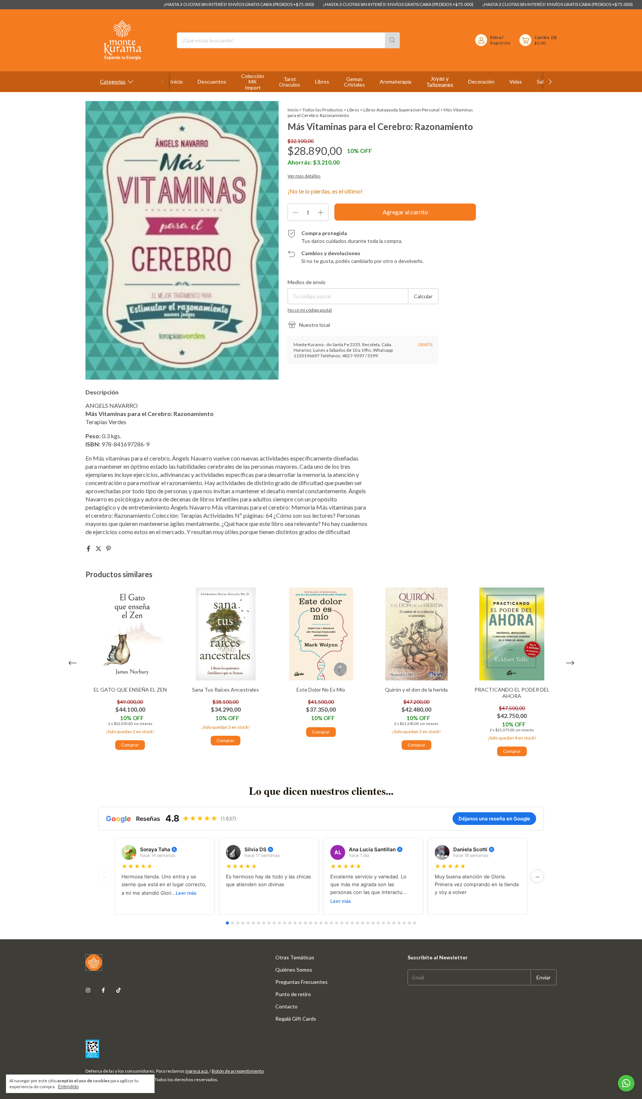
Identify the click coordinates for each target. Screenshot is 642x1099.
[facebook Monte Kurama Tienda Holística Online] (103, 990)
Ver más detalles (304, 176)
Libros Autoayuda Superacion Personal (401, 110)
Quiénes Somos (293, 969)
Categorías (113, 81)
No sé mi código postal (310, 310)
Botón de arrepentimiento (238, 1071)
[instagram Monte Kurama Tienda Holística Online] (88, 990)
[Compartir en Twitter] (99, 548)
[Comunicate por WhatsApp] (626, 1083)
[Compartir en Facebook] (89, 548)
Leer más (186, 893)
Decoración (481, 81)
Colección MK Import (252, 81)
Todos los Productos (322, 110)
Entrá (495, 37)
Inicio (176, 81)
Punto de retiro (293, 994)
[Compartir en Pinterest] (108, 548)
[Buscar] (392, 40)
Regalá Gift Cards (295, 1018)
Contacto (286, 1006)
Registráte (500, 43)
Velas (515, 81)
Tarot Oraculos (289, 82)
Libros (322, 81)
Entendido (68, 1086)
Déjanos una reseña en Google (494, 819)
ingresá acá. (197, 1071)
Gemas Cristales (354, 82)
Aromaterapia (395, 81)
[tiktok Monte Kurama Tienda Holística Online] (118, 990)
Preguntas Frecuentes (301, 982)
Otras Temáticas (294, 957)
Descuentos (212, 81)
